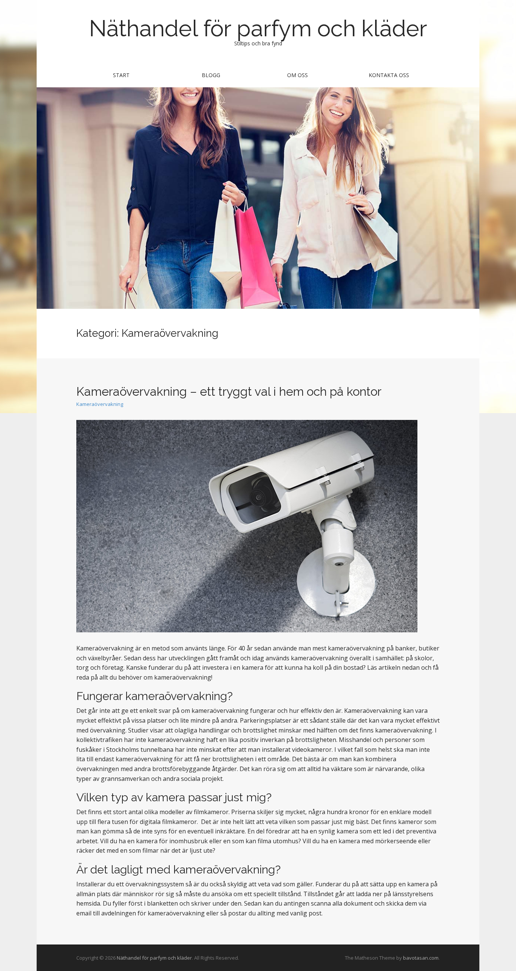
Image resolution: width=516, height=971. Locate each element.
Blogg (211, 75)
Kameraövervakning (99, 404)
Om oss (297, 75)
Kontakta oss (389, 75)
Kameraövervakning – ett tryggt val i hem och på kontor (229, 391)
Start (121, 75)
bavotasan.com (421, 957)
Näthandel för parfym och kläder (258, 28)
